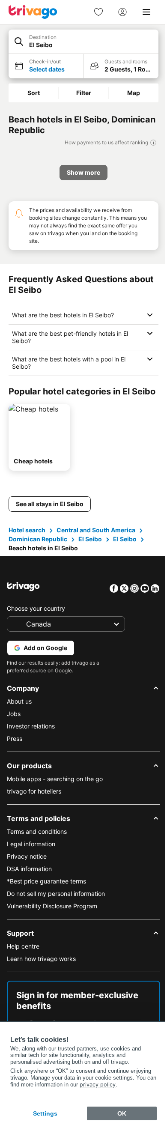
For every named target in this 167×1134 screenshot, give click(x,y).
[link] (98, 12)
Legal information (31, 854)
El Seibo (125, 549)
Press (14, 749)
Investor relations (31, 736)
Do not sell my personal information (56, 904)
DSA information (29, 879)
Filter (83, 92)
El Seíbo (90, 549)
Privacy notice (27, 867)
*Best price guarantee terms (46, 891)
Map (133, 92)
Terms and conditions (37, 842)
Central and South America (96, 540)
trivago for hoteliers (34, 802)
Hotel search (27, 540)
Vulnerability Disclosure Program (52, 916)
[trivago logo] (33, 12)
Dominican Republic (38, 549)
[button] (83, 42)
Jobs (14, 724)
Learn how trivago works (41, 969)
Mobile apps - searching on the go (55, 789)
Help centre (23, 957)
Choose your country (36, 619)
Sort (33, 92)
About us (19, 712)
